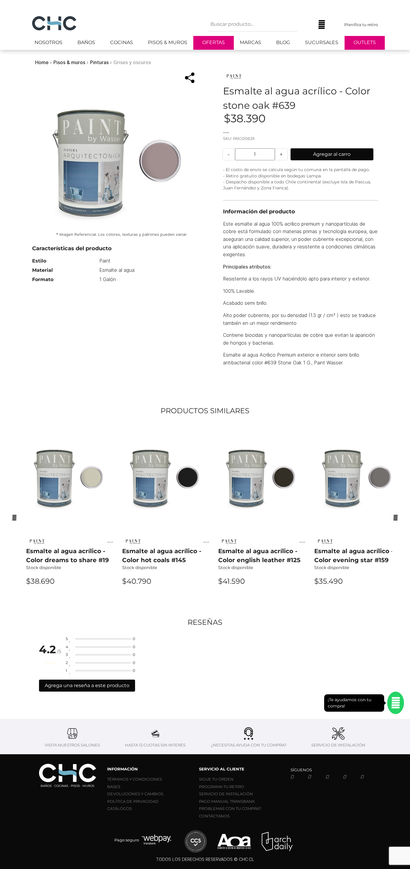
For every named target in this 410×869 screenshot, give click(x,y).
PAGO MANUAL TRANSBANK (227, 801)
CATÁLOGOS (119, 808)
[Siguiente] (395, 517)
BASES (113, 786)
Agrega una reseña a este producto (87, 685)
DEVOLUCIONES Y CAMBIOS (135, 793)
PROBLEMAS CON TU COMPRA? (230, 808)
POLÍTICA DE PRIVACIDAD (132, 801)
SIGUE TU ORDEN (216, 779)
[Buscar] (306, 24)
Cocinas (121, 42)
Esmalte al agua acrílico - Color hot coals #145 (161, 555)
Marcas (250, 42)
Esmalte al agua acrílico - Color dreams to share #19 (67, 555)
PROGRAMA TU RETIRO (221, 786)
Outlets (365, 42)
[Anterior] (14, 517)
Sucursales (321, 42)
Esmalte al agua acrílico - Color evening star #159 (353, 555)
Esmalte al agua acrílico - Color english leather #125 (259, 555)
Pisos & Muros (167, 42)
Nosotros (48, 42)
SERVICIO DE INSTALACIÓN (226, 793)
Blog (283, 42)
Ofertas (213, 42)
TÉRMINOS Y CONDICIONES (134, 779)
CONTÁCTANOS (214, 816)
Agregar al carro (332, 154)
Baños (86, 42)
